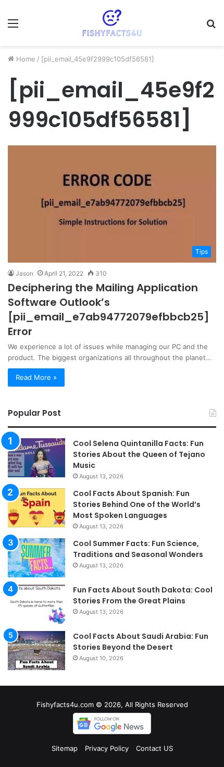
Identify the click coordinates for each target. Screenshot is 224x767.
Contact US (154, 748)
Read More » (36, 377)
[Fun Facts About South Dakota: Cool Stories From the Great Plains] (36, 604)
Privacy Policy (107, 748)
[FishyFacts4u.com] (112, 23)
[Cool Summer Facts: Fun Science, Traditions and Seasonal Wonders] (36, 557)
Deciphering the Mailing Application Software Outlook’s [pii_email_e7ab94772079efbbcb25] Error (108, 309)
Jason (24, 273)
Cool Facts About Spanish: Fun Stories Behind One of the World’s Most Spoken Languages (137, 504)
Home (24, 59)
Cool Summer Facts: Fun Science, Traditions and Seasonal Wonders (138, 549)
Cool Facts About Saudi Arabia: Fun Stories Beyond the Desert (140, 641)
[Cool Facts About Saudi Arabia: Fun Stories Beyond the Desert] (36, 650)
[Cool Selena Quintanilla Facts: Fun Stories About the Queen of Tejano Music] (36, 457)
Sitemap (65, 748)
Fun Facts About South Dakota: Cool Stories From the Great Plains (143, 595)
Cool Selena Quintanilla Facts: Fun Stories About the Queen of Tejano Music (139, 454)
